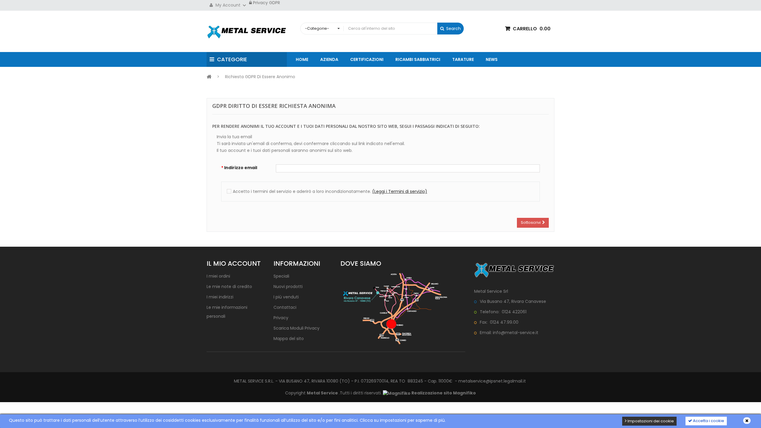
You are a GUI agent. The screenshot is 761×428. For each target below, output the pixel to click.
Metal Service (323, 393)
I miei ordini (218, 276)
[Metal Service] (247, 31)
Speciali (281, 276)
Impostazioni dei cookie (650, 421)
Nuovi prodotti (288, 286)
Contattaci (284, 307)
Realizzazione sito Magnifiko (443, 393)
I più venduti (286, 297)
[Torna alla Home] (209, 76)
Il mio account (234, 263)
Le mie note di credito (229, 286)
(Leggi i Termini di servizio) (399, 191)
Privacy (280, 318)
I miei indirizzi (220, 297)
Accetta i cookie (708, 421)
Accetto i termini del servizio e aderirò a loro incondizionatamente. (330, 191)
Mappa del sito (288, 339)
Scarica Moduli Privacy (296, 328)
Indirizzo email (240, 168)
